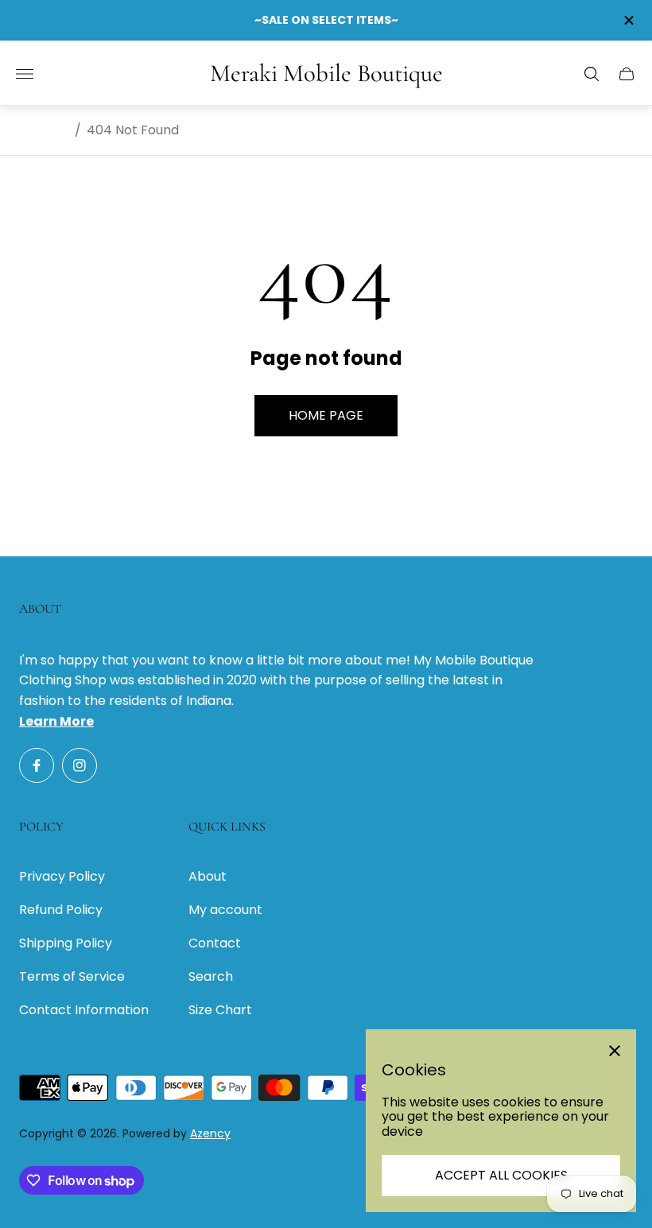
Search (210, 976)
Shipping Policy (65, 943)
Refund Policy (61, 910)
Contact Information (84, 1010)
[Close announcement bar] (628, 20)
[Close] (614, 1050)
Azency (210, 1133)
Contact (214, 943)
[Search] (591, 73)
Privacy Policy (62, 876)
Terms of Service (72, 976)
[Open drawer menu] (24, 73)
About (207, 876)
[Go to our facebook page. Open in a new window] (36, 765)
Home (50, 130)
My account (225, 910)
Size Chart (220, 1010)
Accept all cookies (501, 1175)
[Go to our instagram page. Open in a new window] (79, 765)
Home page (326, 415)
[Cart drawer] (626, 73)
